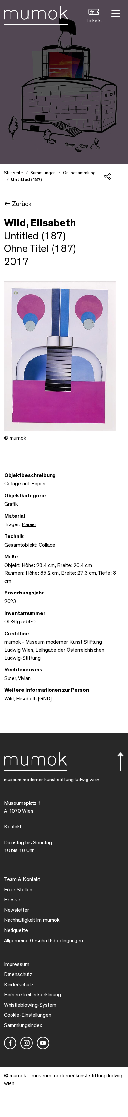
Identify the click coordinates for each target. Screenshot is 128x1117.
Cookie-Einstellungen (27, 1015)
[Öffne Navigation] (115, 12)
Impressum (16, 964)
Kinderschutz (18, 984)
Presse (12, 899)
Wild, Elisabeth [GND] (28, 698)
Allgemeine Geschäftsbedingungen (43, 940)
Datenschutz (18, 974)
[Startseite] (36, 14)
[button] (93, 16)
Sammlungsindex (23, 1025)
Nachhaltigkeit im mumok (31, 920)
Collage (47, 544)
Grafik (11, 504)
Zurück (21, 204)
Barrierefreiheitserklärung (32, 994)
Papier (29, 524)
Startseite (13, 173)
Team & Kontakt (22, 879)
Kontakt (12, 826)
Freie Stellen (18, 889)
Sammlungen (43, 173)
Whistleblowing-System (30, 1005)
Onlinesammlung (79, 173)
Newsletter (16, 910)
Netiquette (16, 930)
